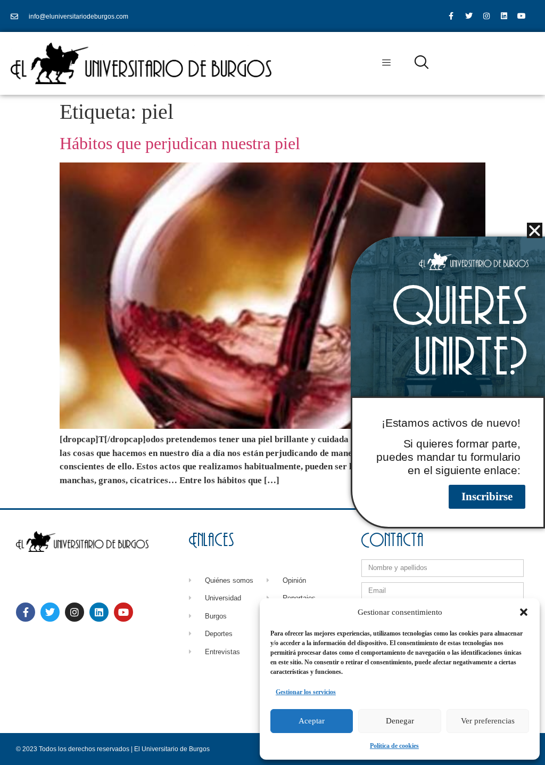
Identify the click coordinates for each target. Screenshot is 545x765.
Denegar (400, 721)
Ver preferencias (488, 721)
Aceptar (312, 721)
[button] (523, 612)
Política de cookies (394, 746)
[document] (272, 382)
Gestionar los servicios (306, 692)
